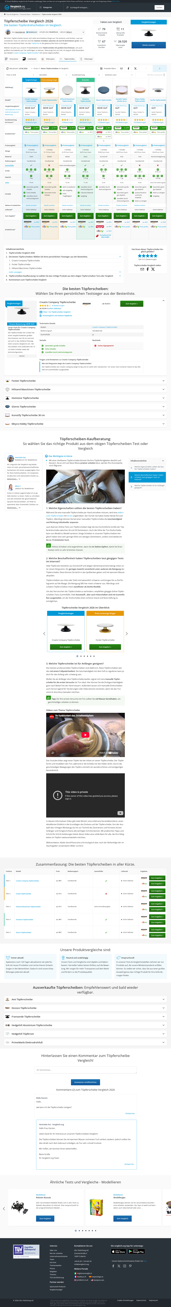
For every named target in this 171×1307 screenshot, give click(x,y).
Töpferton (35, 43)
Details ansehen (148, 45)
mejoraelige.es (97, 1277)
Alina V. (18, 486)
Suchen (159, 7)
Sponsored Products (57, 1286)
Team (52, 1259)
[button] (77, 656)
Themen (53, 1274)
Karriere (53, 1262)
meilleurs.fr (81, 1277)
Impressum (153, 1300)
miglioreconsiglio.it (84, 1273)
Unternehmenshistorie (58, 1256)
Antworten (130, 1113)
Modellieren (36, 14)
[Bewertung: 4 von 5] (152, 256)
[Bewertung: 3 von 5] (148, 256)
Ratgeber (53, 1271)
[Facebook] (128, 68)
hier (144, 1261)
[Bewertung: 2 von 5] (144, 256)
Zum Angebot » (31, 216)
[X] (135, 68)
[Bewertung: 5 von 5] (156, 256)
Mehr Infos (115, 1)
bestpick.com (99, 1280)
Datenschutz (141, 1300)
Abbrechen (107, 1083)
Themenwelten (55, 1265)
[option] (47, 1207)
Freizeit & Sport (25, 14)
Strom (70, 515)
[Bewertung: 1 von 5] (140, 256)
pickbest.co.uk (82, 1280)
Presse (52, 1268)
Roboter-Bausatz (43, 1197)
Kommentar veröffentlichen (85, 1082)
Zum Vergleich (45, 1218)
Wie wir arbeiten (56, 1253)
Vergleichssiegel (56, 1290)
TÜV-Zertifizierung (57, 1277)
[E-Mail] (121, 68)
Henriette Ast (20, 457)
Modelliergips (119, 1197)
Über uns (53, 1250)
